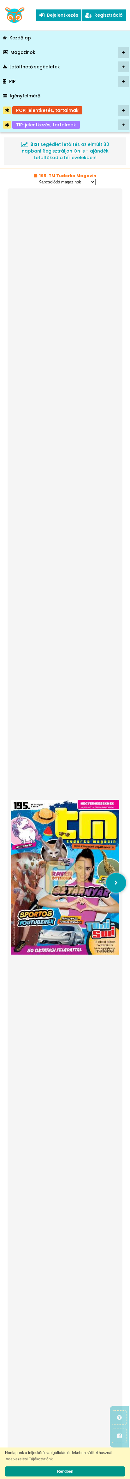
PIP (67, 81)
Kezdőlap (20, 38)
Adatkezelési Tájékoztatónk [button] (29, 1459)
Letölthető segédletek (67, 67)
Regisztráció (107, 15)
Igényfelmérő (25, 96)
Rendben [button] (65, 1471)
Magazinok (67, 52)
